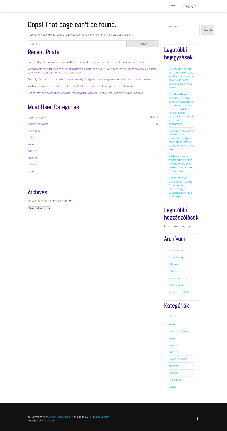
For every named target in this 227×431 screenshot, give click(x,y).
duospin (32, 151)
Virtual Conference (59, 416)
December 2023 (178, 278)
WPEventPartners (99, 416)
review (31, 137)
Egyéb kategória (37, 117)
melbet (32, 164)
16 (29, 178)
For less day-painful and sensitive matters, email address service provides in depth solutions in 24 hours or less (90, 62)
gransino (33, 157)
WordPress (48, 420)
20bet (31, 144)
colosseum (175, 345)
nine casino (34, 130)
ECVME (172, 6)
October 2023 (177, 285)
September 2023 (178, 292)
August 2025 (176, 257)
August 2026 (176, 250)
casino (31, 171)
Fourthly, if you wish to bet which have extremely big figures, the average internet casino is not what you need (90, 79)
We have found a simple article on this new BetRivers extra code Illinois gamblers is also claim (81, 86)
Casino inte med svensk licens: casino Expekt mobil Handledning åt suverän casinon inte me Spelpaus (85, 92)
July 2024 (174, 264)
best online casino (38, 123)
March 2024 (175, 271)
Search (173, 26)
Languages (189, 6)
